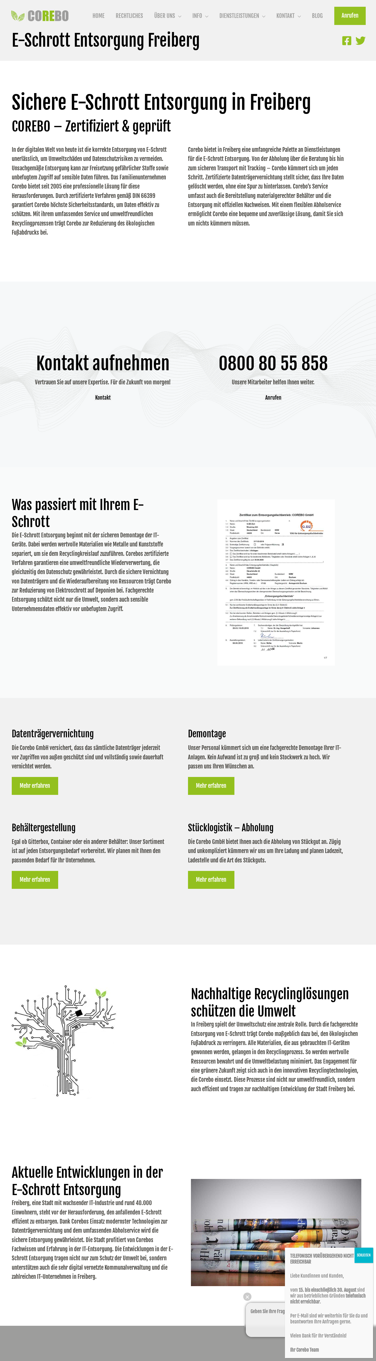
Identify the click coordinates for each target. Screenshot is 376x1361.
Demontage (207, 734)
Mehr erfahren (35, 785)
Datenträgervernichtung (53, 734)
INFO (197, 15)
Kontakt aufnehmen (103, 363)
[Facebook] (347, 41)
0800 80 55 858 (273, 363)
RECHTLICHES (129, 15)
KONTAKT (285, 15)
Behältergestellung (43, 827)
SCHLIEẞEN (364, 1255)
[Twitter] (360, 41)
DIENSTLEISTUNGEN (239, 15)
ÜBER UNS (164, 15)
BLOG (317, 15)
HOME (99, 15)
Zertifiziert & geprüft (118, 126)
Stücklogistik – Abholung (230, 827)
